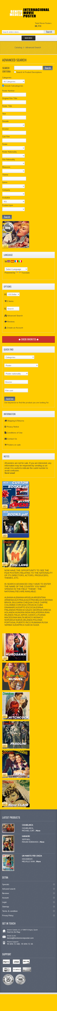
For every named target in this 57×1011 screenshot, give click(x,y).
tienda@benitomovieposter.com (20, 938)
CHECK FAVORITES (29, 339)
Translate (25, 273)
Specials (5, 884)
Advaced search (8, 889)
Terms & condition (10, 911)
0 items (10, 301)
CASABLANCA (27, 825)
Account (5, 897)
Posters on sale (14, 445)
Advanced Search (33, 47)
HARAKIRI (26, 836)
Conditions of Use (14, 433)
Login (4, 902)
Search (48, 68)
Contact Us (12, 439)
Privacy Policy (7, 915)
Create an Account (15, 328)
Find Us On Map (13, 932)
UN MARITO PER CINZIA (32, 856)
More (38, 830)
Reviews (11, 321)
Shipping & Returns (15, 421)
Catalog (18, 47)
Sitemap (5, 906)
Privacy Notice (13, 427)
